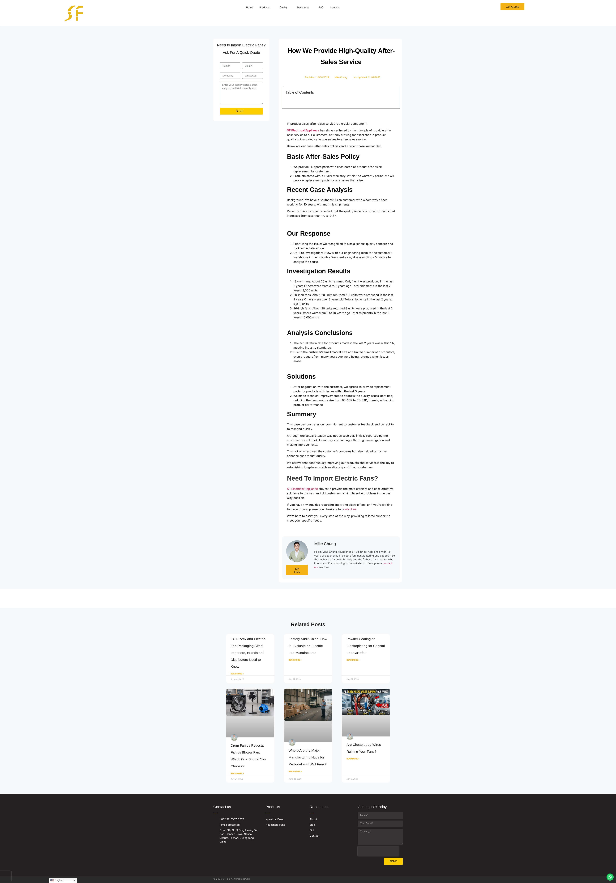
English (58, 880)
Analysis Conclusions (302, 126)
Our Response (298, 115)
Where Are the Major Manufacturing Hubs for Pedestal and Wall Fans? (308, 761)
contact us (349, 546)
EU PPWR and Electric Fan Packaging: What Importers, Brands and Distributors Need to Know (248, 689)
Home (249, 7)
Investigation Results (302, 121)
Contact (334, 7)
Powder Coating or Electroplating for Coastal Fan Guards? (365, 682)
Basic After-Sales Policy (304, 103)
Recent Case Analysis (303, 109)
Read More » (237, 710)
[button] (395, 92)
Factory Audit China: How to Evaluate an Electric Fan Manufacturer (308, 682)
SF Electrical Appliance (302, 525)
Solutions (295, 132)
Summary (295, 138)
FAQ (321, 7)
